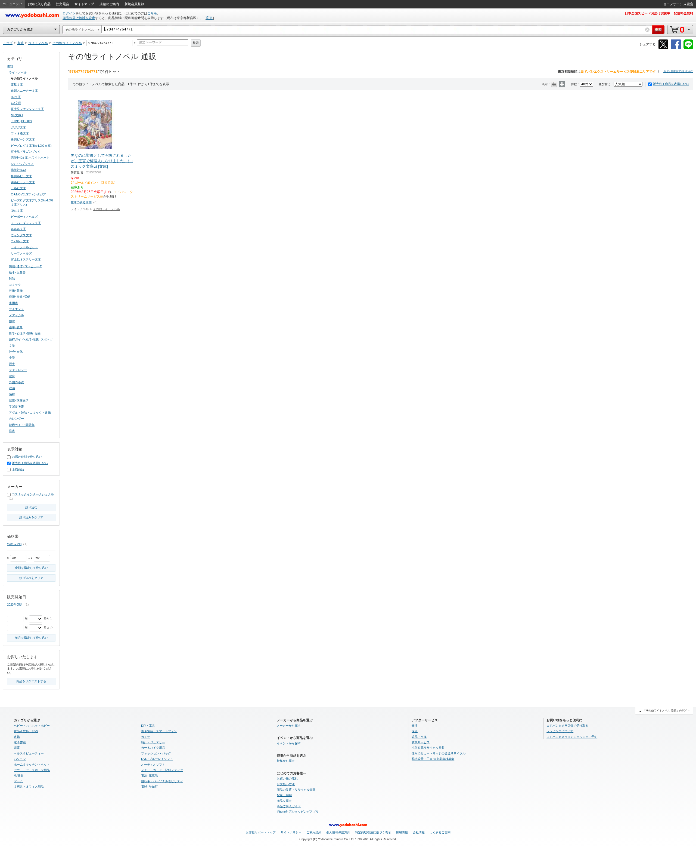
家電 (17, 747)
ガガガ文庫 (18, 127)
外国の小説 (16, 382)
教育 (12, 376)
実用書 (13, 303)
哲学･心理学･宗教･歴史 (25, 333)
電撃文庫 (17, 84)
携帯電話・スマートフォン (159, 731)
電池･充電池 (149, 775)
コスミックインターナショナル (33, 494)
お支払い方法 (286, 784)
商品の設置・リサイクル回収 (296, 789)
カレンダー (16, 418)
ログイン (69, 13)
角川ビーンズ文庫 (23, 139)
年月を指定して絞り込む (31, 637)
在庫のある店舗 (81, 202)
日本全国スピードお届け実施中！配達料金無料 (659, 13)
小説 (12, 357)
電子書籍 (20, 742)
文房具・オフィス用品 (29, 786)
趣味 (12, 321)
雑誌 (12, 278)
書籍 (10, 66)
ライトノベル (18, 72)
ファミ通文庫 (20, 133)
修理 (415, 725)
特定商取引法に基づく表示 (373, 832)
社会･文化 (16, 351)
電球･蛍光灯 (149, 786)
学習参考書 (16, 406)
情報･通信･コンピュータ (25, 266)
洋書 (12, 430)
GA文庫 (16, 103)
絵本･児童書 (17, 272)
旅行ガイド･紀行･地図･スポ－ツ (31, 339)
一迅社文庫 (18, 188)
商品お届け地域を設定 (79, 18)
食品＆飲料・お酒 (26, 731)
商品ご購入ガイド (289, 806)
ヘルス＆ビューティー (29, 753)
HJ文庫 (16, 97)
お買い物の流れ (287, 778)
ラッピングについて (559, 731)
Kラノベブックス (22, 163)
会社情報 (419, 832)
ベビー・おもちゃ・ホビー (32, 725)
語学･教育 (16, 327)
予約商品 (18, 469)
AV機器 (18, 775)
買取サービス (421, 742)
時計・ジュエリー (153, 742)
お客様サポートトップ (261, 832)
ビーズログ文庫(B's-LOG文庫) (31, 145)
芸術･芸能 (16, 290)
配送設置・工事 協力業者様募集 (433, 758)
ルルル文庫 (18, 229)
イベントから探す (289, 743)
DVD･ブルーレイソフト (157, 758)
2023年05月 (15, 604)
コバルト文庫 (20, 241)
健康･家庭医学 (19, 400)
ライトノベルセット (24, 247)
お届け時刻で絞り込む (678, 71)
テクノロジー (18, 370)
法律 (12, 394)
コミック (15, 284)
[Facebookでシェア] (676, 48)
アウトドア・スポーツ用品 (32, 770)
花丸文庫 (17, 210)
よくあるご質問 (440, 832)
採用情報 (402, 832)
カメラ (145, 736)
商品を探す (284, 800)
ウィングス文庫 (21, 235)
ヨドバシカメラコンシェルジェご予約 (571, 736)
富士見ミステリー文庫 (26, 259)
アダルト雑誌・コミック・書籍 (30, 412)
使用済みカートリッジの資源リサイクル (438, 753)
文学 (12, 345)
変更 (209, 18)
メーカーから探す (289, 725)
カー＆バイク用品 (153, 747)
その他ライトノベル (106, 209)
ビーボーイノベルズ (24, 216)
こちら (152, 13)
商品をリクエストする (31, 681)
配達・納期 (284, 795)
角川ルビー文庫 (21, 176)
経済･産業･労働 (19, 296)
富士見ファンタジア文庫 (27, 109)
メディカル (16, 315)
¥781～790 (14, 544)
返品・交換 (419, 736)
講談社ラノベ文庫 (23, 182)
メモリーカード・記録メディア (162, 770)
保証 (415, 731)
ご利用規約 (313, 832)
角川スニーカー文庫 (24, 90)
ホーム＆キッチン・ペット (32, 764)
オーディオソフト (153, 764)
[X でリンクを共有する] (663, 48)
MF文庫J (17, 115)
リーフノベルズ (21, 253)
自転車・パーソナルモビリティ (162, 781)
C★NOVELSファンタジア (28, 194)
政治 (12, 388)
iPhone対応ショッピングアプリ (298, 811)
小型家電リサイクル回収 (428, 747)
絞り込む (31, 507)
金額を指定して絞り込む (31, 567)
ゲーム (18, 781)
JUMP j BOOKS (21, 121)
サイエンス (16, 309)
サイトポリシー (291, 832)
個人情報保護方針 (338, 832)
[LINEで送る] (688, 48)
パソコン (20, 758)
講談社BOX (18, 169)
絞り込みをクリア (31, 517)
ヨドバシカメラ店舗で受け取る (567, 725)
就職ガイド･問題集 (22, 424)
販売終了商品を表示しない (671, 83)
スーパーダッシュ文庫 (26, 223)
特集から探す (286, 760)
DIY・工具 (148, 725)
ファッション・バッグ (156, 753)
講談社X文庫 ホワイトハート (30, 157)
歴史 (12, 364)
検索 (196, 42)
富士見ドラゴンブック (26, 151)
